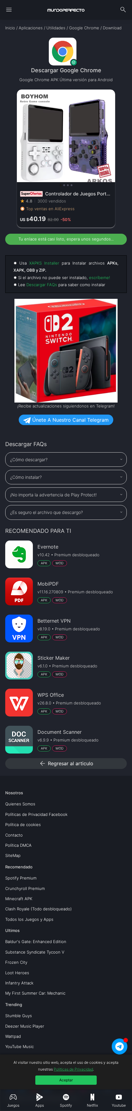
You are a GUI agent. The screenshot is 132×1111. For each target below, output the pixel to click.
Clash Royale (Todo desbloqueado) (38, 908)
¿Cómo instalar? (26, 477)
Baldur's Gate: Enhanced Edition (35, 941)
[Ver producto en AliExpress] (66, 159)
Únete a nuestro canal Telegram (70, 420)
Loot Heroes (17, 972)
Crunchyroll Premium (25, 888)
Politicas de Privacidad (73, 1069)
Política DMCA (18, 845)
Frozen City (16, 962)
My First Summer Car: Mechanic (35, 993)
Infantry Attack (19, 982)
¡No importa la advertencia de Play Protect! (53, 494)
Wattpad (13, 1036)
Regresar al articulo (66, 763)
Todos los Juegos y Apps (29, 919)
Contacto (14, 835)
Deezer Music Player (24, 1026)
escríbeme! (99, 277)
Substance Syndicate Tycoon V (34, 952)
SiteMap (13, 855)
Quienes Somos (20, 803)
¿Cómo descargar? (29, 459)
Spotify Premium (21, 877)
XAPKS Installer (44, 263)
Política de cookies (23, 824)
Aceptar (66, 1080)
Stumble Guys (18, 1015)
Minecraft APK (18, 898)
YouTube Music (19, 1046)
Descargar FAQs (41, 284)
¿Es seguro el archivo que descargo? (46, 512)
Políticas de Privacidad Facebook (36, 814)
